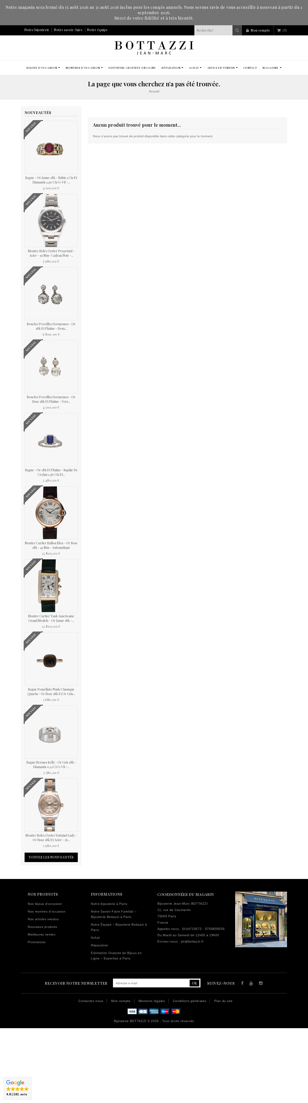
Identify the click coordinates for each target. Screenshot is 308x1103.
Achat (95, 937)
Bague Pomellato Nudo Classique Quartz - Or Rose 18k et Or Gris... (51, 691)
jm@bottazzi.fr (192, 941)
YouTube (250, 984)
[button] (17, 1088)
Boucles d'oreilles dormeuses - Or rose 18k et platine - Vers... (51, 399)
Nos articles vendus (43, 919)
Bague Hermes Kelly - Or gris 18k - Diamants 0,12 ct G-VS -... (51, 764)
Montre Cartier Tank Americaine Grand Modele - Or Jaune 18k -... (51, 618)
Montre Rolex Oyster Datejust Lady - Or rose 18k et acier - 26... (51, 837)
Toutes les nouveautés (51, 857)
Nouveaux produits (42, 927)
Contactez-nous (90, 1001)
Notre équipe (97, 30)
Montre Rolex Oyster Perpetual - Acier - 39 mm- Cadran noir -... (51, 253)
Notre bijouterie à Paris (109, 904)
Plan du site (223, 1001)
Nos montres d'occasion (46, 911)
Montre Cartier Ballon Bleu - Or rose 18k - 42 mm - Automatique (51, 545)
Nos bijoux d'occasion (45, 904)
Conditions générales (189, 1001)
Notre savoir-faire (68, 30)
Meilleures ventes (41, 934)
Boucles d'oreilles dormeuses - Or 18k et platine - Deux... (51, 326)
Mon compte (260, 30)
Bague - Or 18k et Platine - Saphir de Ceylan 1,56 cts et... (51, 472)
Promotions (37, 942)
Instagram (259, 984)
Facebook (241, 984)
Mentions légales (151, 1001)
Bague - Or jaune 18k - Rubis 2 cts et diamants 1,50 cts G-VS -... (51, 180)
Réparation (99, 945)
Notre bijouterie (36, 30)
